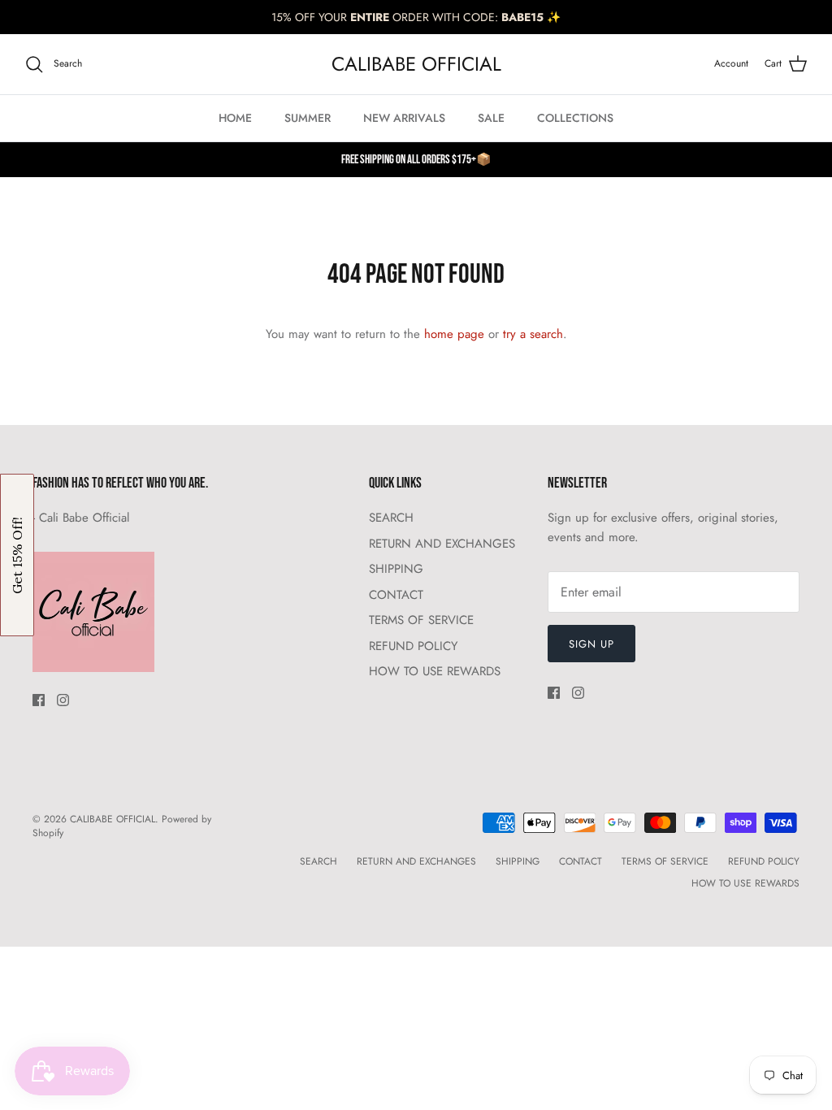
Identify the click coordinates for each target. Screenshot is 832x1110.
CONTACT (396, 595)
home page (454, 334)
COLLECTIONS (575, 118)
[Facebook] (38, 700)
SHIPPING (396, 569)
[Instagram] (63, 700)
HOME (235, 118)
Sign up (591, 644)
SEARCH (391, 518)
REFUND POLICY (413, 646)
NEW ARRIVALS (404, 118)
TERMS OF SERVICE (421, 620)
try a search (533, 334)
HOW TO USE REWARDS (434, 671)
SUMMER (307, 118)
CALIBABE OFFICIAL (112, 819)
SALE (491, 118)
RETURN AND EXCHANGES (442, 544)
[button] (17, 555)
